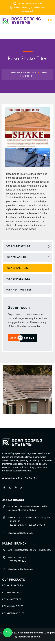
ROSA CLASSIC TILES (18, 246)
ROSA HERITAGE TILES (18, 289)
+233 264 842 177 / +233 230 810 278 (26, 525)
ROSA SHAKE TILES (17, 267)
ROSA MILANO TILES (17, 257)
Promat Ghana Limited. (29, 636)
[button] (5, 389)
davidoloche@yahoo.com (20, 533)
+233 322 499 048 (17, 557)
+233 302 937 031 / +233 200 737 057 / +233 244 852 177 (29, 519)
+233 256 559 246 (17, 561)
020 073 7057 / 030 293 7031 (29, 3)
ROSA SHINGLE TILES (18, 278)
